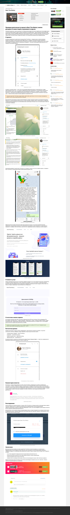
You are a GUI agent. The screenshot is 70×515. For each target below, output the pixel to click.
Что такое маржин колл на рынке (58, 63)
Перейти (45, 512)
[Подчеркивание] (17, 484)
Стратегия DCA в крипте (57, 51)
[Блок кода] (24, 484)
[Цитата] (22, 484)
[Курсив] (16, 484)
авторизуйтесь (42, 478)
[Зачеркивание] (18, 484)
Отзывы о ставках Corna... (58, 96)
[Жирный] (14, 484)
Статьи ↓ (29, 5)
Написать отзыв (45, 24)
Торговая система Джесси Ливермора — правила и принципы (57, 55)
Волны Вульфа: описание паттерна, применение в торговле (58, 48)
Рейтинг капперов (24, 5)
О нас (46, 5)
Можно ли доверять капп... (59, 68)
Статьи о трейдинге (40, 5)
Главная (18, 5)
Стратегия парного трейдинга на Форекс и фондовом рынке (58, 60)
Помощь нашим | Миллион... (59, 74)
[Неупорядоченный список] (21, 484)
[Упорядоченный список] (20, 484)
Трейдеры (34, 5)
